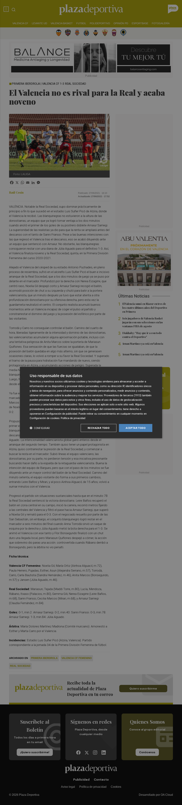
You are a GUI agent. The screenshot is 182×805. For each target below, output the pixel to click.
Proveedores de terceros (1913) (122, 395)
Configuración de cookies (45, 418)
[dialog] (91, 402)
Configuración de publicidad (61, 413)
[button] (40, 428)
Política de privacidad (73, 418)
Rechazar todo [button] (98, 428)
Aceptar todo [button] (136, 428)
